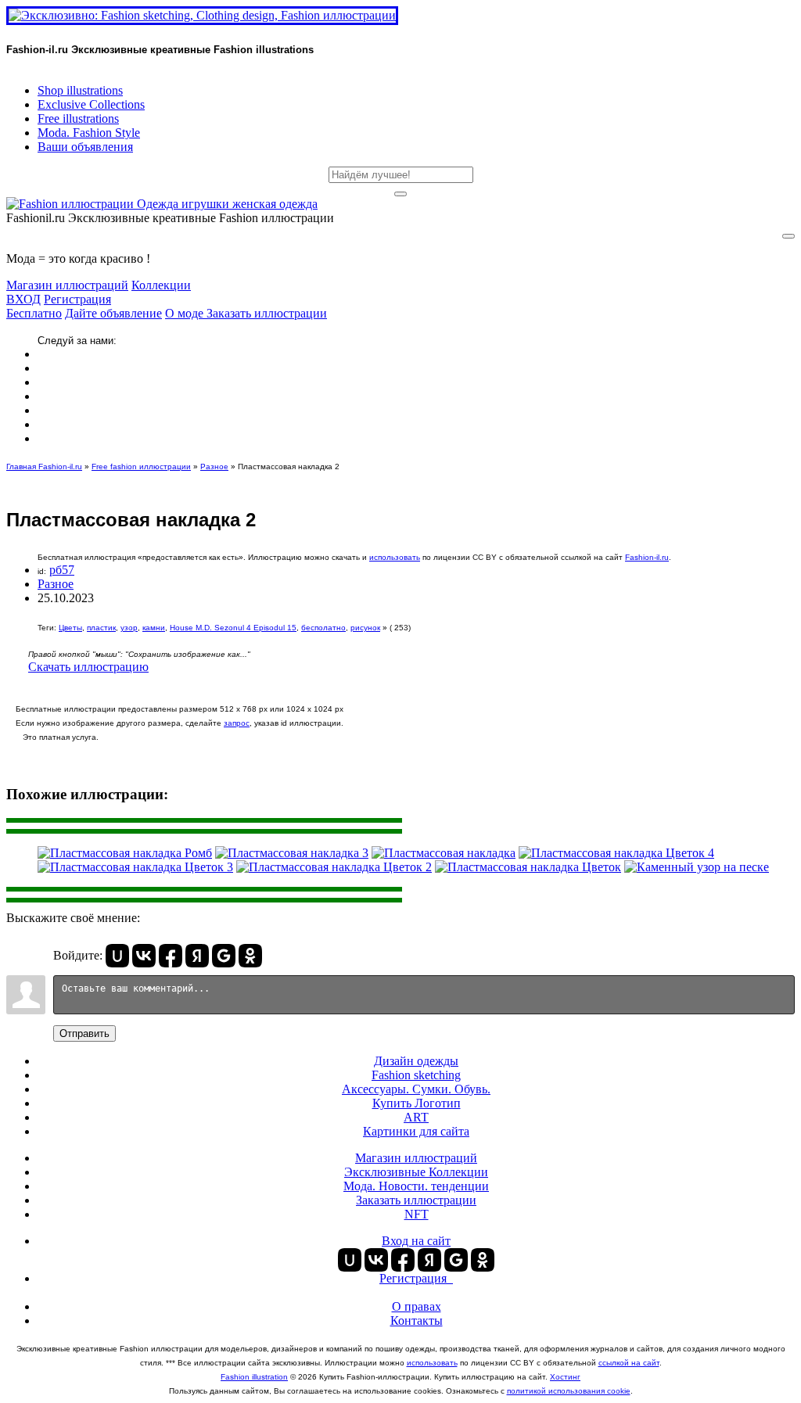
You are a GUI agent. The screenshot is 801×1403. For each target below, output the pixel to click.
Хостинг (565, 1376)
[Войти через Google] (223, 955)
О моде (186, 313)
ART (416, 1117)
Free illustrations (78, 118)
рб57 (61, 569)
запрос (237, 723)
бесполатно (323, 627)
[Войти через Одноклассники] (250, 955)
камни (153, 627)
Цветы (70, 627)
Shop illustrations (80, 90)
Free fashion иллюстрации (141, 466)
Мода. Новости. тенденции (416, 1186)
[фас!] (400, 194)
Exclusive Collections (91, 104)
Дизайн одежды (416, 1061)
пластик (101, 627)
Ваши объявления (85, 146)
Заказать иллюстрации (267, 313)
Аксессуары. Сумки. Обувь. (416, 1089)
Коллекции (161, 285)
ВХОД (23, 299)
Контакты (416, 1320)
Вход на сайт (416, 1240)
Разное (214, 466)
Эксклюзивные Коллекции (416, 1172)
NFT (416, 1214)
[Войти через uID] (117, 955)
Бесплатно (34, 313)
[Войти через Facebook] (170, 955)
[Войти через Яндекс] (197, 955)
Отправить (84, 1033)
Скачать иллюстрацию (88, 666)
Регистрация (77, 299)
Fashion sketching (416, 1075)
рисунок (365, 627)
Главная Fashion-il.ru (44, 466)
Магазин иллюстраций (67, 285)
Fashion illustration (254, 1376)
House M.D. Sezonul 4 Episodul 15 (233, 627)
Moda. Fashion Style (89, 132)
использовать (394, 557)
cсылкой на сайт (628, 1362)
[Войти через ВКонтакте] (144, 955)
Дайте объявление (113, 313)
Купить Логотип (416, 1103)
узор (129, 627)
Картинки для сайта (416, 1131)
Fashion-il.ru (647, 557)
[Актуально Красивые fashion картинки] (162, 203)
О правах (416, 1306)
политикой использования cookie (568, 1391)
